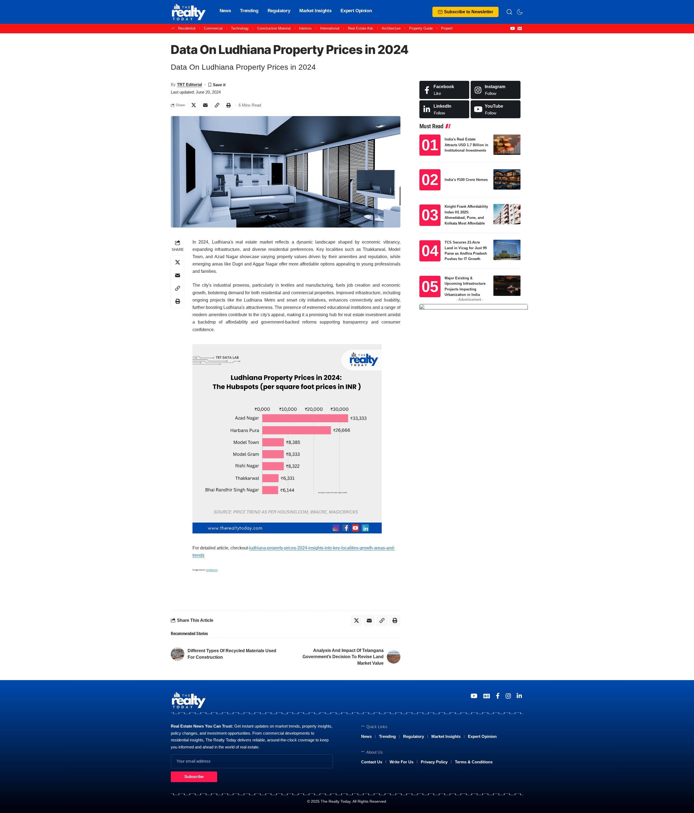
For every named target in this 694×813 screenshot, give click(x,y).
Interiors (305, 28)
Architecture (391, 28)
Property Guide (421, 28)
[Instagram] (495, 90)
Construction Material (274, 28)
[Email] (205, 105)
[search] (509, 12)
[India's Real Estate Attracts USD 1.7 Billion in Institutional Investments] (506, 145)
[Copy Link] (216, 105)
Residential (186, 28)
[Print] (228, 105)
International (329, 28)
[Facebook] (444, 90)
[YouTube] (512, 28)
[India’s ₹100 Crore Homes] (506, 179)
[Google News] (519, 28)
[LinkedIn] (444, 109)
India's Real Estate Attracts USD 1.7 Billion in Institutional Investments (466, 144)
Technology (240, 28)
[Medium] (495, 109)
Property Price (452, 28)
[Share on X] (193, 105)
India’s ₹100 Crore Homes (466, 180)
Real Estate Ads (360, 28)
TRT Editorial (189, 84)
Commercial (213, 28)
